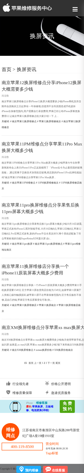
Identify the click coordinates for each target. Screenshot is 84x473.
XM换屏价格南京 (63, 350)
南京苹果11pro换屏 (22, 243)
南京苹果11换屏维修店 (24, 305)
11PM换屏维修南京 (48, 182)
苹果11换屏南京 (47, 305)
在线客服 (58, 470)
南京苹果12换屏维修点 (24, 121)
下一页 (51, 363)
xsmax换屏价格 (44, 350)
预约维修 (31, 470)
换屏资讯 (26, 69)
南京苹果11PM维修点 (23, 182)
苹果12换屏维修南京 (50, 121)
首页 (6, 69)
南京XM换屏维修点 (22, 350)
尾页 (57, 363)
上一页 (37, 363)
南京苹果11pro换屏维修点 (49, 243)
